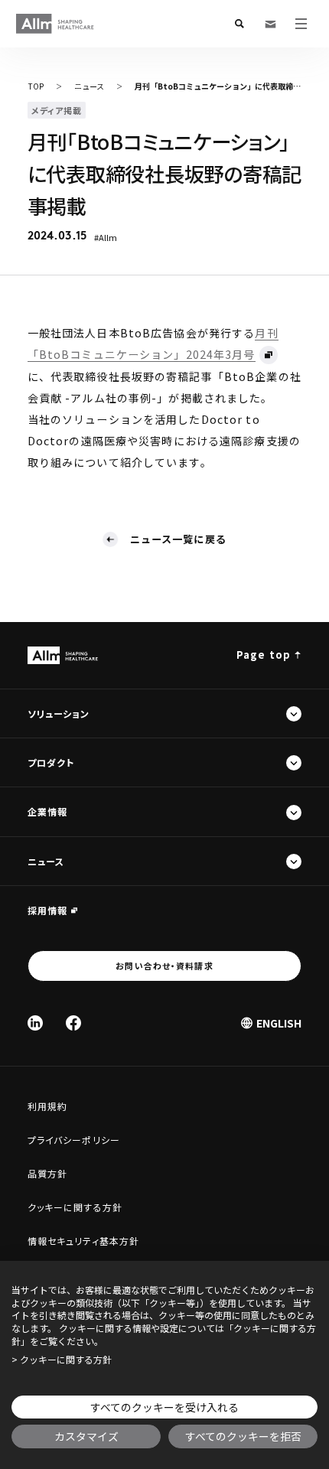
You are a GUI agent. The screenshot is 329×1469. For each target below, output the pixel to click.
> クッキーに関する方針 (61, 1359)
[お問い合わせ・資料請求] (270, 23)
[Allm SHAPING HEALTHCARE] (55, 24)
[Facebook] (73, 1023)
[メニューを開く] (300, 23)
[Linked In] (35, 1023)
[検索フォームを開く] (239, 23)
